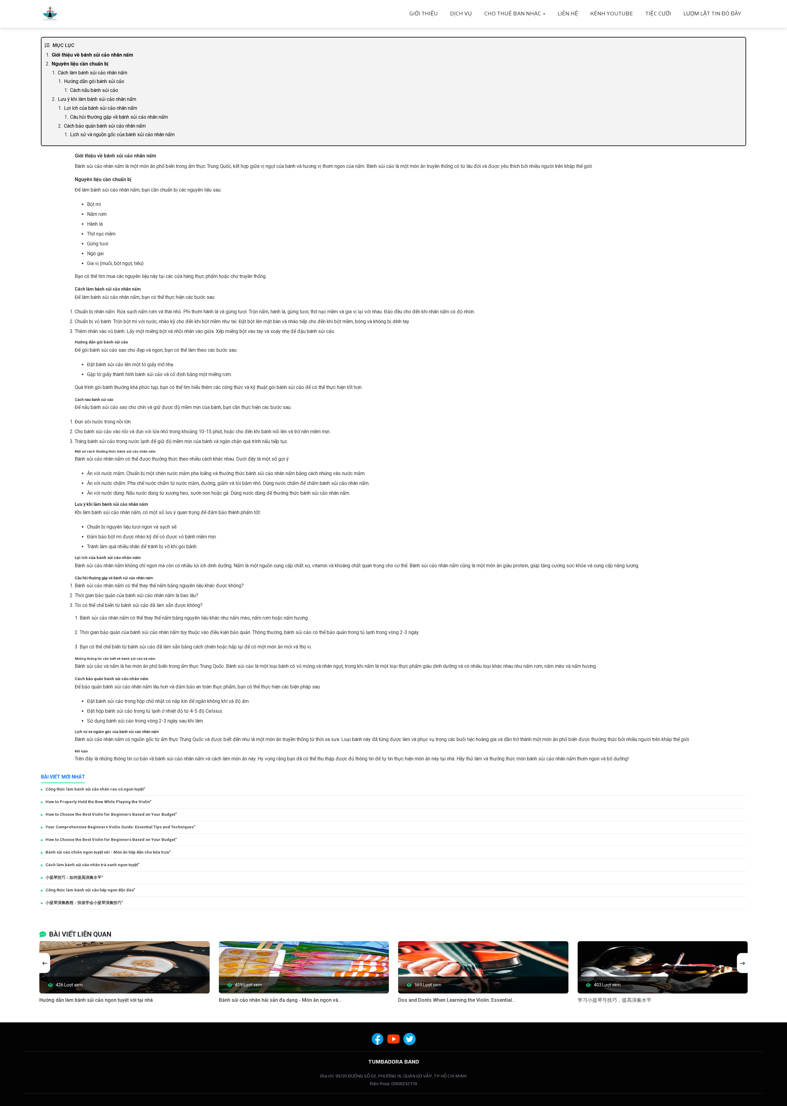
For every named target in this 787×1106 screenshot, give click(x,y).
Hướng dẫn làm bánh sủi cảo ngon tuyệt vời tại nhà (96, 1000)
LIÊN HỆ (568, 13)
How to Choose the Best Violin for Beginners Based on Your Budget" (111, 814)
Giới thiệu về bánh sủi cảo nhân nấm (92, 55)
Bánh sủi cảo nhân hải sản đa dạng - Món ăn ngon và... (280, 1000)
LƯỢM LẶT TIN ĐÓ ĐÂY (712, 13)
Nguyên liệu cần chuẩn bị (80, 64)
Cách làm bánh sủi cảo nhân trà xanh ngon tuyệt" (92, 864)
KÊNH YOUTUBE (611, 13)
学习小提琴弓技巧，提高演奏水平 (614, 1000)
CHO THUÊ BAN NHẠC (513, 13)
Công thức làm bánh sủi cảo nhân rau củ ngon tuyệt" (95, 789)
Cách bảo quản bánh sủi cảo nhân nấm (105, 126)
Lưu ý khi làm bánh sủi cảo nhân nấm (97, 99)
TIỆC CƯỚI (658, 13)
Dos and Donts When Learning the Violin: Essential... (457, 1000)
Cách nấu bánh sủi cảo (94, 90)
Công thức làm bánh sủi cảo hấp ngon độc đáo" (90, 890)
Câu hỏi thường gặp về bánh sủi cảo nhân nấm (119, 117)
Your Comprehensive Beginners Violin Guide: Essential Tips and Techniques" (120, 827)
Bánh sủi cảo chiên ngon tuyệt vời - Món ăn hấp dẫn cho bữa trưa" (108, 852)
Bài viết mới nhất (63, 777)
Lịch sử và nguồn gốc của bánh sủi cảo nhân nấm (122, 134)
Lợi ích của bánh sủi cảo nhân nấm (100, 108)
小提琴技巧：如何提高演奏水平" (74, 877)
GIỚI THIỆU (423, 13)
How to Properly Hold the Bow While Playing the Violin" (98, 801)
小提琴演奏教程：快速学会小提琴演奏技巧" (84, 902)
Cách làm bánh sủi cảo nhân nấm (92, 73)
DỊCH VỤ (461, 13)
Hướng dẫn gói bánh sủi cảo (94, 81)
